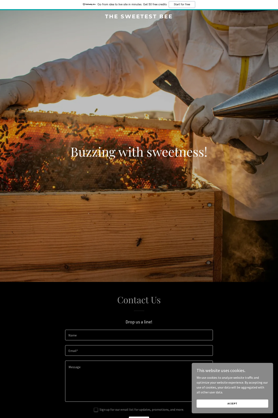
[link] (139, 17)
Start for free (182, 4)
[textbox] (139, 335)
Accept (232, 403)
